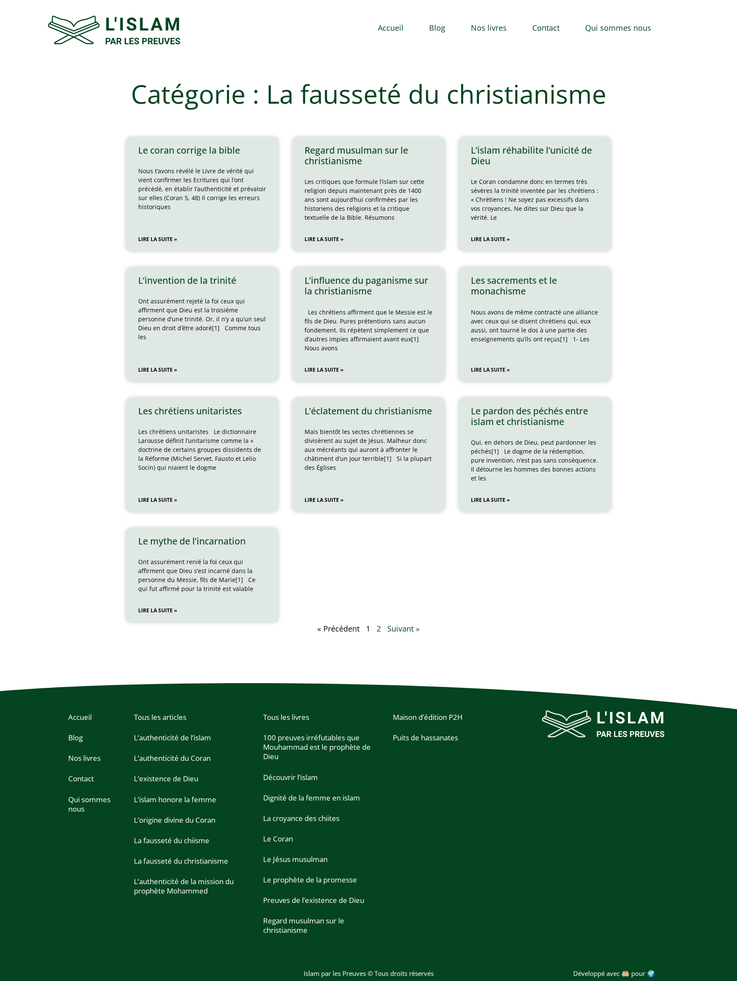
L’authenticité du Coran (172, 758)
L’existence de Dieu (166, 778)
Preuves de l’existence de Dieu (313, 900)
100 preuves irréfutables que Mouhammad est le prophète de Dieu (317, 747)
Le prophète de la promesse (310, 880)
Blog (437, 28)
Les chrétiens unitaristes (190, 411)
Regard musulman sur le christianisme (356, 155)
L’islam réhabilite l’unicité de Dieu (531, 155)
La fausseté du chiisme (171, 840)
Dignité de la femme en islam (311, 798)
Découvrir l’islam (290, 777)
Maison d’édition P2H (428, 717)
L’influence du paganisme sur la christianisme (366, 285)
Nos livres (489, 28)
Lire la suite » (157, 239)
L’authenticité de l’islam (172, 737)
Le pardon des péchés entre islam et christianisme (529, 416)
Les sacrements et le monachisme (514, 285)
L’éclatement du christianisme (368, 411)
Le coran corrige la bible (189, 150)
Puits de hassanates (425, 737)
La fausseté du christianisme (181, 861)
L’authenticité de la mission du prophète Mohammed (184, 886)
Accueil (390, 28)
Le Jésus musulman (295, 859)
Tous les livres (286, 717)
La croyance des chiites (301, 818)
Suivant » (403, 628)
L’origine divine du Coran (174, 820)
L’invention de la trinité (187, 280)
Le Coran (278, 839)
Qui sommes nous (618, 28)
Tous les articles (160, 717)
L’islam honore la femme (175, 799)
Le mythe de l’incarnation (192, 541)
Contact (546, 28)
